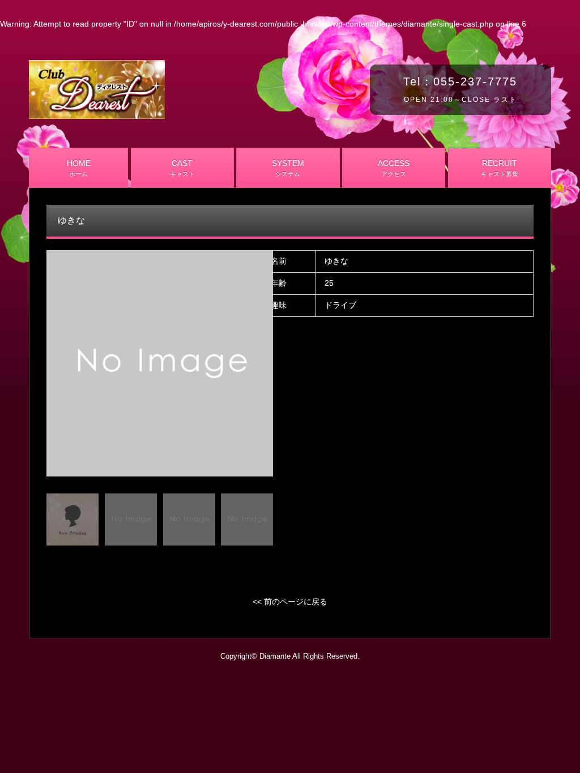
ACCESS (394, 167)
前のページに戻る (295, 601)
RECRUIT (499, 167)
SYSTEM (288, 167)
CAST (182, 167)
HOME (79, 167)
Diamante (275, 656)
